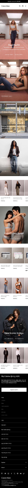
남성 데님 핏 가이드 (6, 448)
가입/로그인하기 (14, 389)
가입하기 (14, 2)
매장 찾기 (3, 425)
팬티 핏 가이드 (4, 439)
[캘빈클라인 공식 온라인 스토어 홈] (5, 7)
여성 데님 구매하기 (19, 54)
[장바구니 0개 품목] (22, 7)
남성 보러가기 (18, 238)
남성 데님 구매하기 (9, 54)
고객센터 (3, 400)
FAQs (2, 403)
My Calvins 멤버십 (5, 429)
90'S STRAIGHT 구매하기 (7, 96)
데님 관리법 (4, 457)
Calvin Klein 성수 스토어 (7, 133)
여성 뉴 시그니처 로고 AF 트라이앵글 (5, 296)
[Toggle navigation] (26, 7)
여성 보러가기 (10, 238)
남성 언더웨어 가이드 (6, 443)
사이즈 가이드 (4, 415)
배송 (2, 409)
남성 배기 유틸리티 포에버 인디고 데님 (17, 366)
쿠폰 (2, 420)
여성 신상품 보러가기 (6, 171)
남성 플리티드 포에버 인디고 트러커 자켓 (5, 366)
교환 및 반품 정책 (5, 406)
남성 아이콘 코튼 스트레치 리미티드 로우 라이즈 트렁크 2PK (5, 266)
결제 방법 (3, 412)
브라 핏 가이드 (4, 434)
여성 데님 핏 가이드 (6, 452)
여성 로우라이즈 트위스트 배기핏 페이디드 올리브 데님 (17, 199)
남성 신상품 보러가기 (8, 338)
